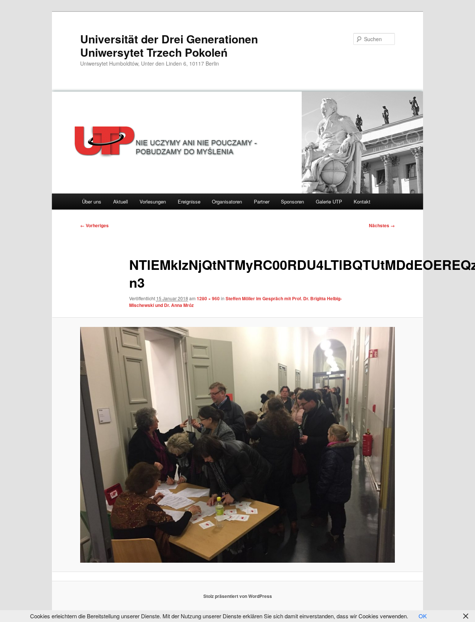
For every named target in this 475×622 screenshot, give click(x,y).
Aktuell (120, 201)
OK (423, 616)
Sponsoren (292, 201)
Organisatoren (227, 201)
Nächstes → (382, 225)
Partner (261, 201)
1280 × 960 (208, 298)
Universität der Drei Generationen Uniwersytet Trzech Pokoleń (169, 45)
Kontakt (362, 201)
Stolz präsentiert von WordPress (237, 596)
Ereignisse (189, 201)
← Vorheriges (94, 225)
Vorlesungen (153, 201)
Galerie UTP (329, 201)
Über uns (91, 201)
